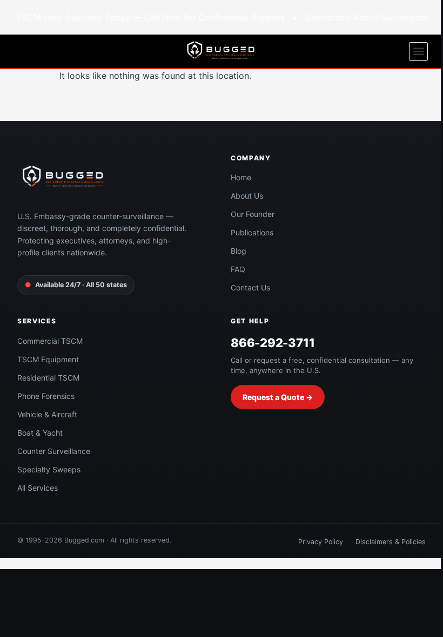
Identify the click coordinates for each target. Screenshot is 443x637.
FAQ (238, 269)
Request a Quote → (278, 397)
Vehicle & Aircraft (47, 414)
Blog (238, 250)
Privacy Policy (320, 542)
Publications (252, 232)
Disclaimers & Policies (390, 542)
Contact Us (250, 287)
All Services (37, 487)
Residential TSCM (48, 377)
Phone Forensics (46, 396)
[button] (418, 51)
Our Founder (252, 214)
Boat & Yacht (40, 432)
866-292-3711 (272, 343)
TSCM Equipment (48, 359)
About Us (247, 195)
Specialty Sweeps (48, 469)
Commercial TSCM (50, 340)
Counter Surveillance (53, 451)
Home (241, 177)
